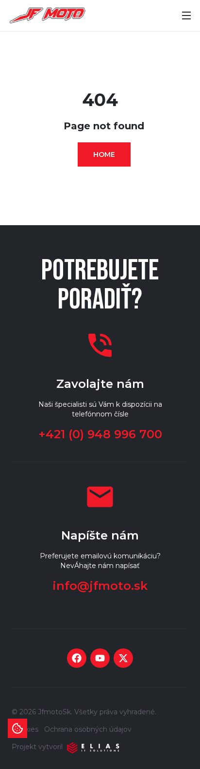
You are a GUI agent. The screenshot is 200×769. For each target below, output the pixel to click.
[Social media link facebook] (76, 658)
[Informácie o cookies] (17, 728)
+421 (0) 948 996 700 (100, 434)
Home (104, 154)
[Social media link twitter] (123, 658)
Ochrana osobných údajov (88, 729)
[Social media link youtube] (100, 658)
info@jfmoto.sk (100, 586)
